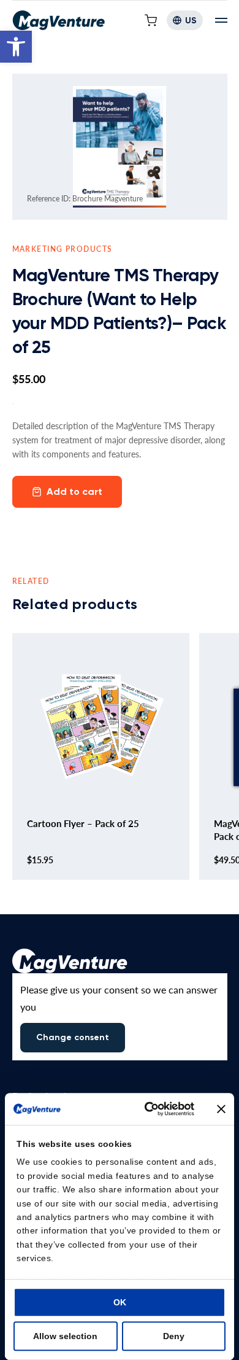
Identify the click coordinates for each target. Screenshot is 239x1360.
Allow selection (65, 1336)
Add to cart (74, 491)
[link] (16, 47)
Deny (173, 1336)
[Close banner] (221, 1109)
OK (119, 1302)
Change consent (72, 1037)
